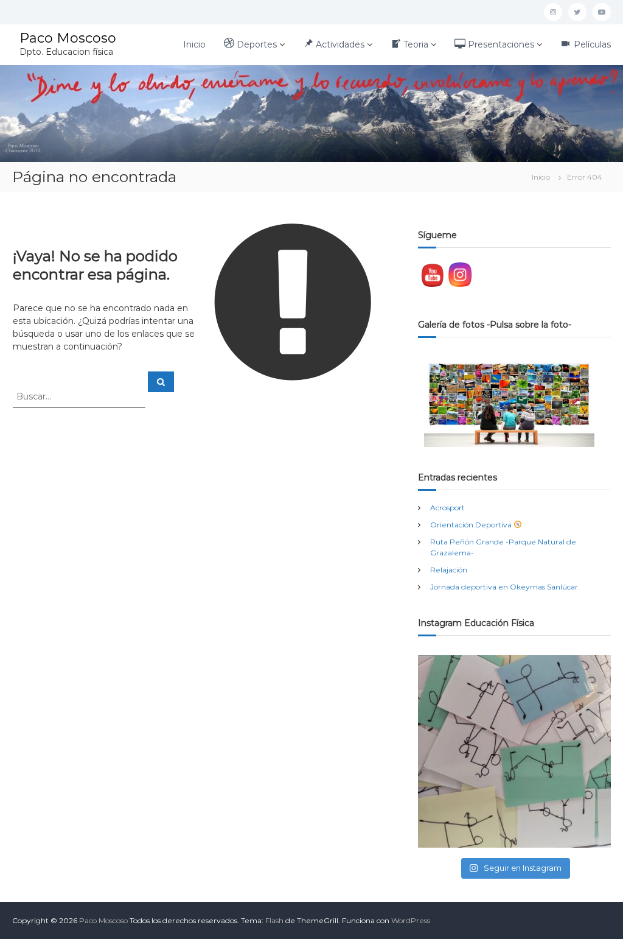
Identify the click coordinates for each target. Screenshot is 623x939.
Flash (274, 920)
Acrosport (447, 507)
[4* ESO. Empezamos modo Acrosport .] (514, 751)
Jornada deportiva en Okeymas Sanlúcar (504, 586)
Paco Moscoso (67, 38)
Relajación (448, 569)
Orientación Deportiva (471, 524)
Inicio (194, 44)
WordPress (410, 920)
